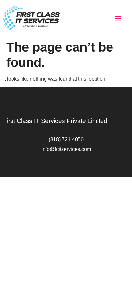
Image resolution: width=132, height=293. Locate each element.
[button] (118, 18)
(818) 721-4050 (66, 139)
